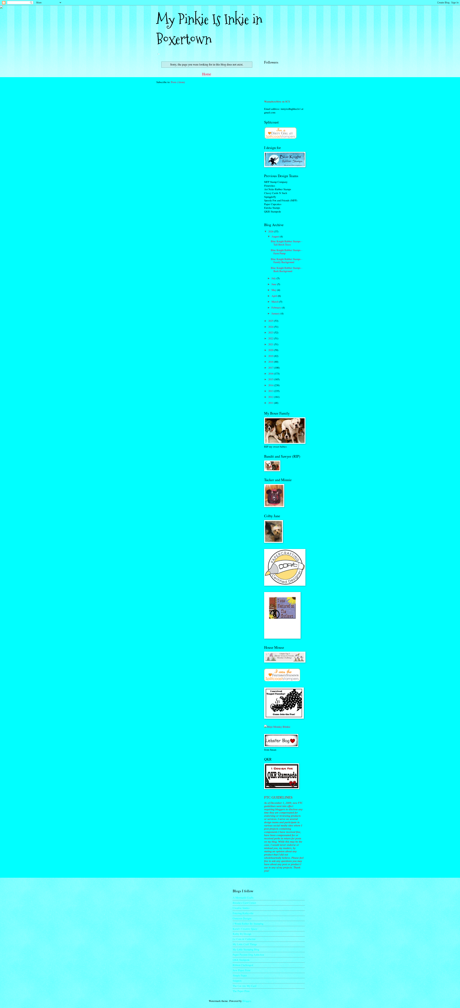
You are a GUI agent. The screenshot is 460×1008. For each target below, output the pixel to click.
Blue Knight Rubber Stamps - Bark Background (286, 269)
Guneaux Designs (242, 918)
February (277, 307)
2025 (271, 320)
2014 (271, 385)
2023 (271, 332)
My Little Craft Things (245, 944)
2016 (271, 373)
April (275, 296)
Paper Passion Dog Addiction (248, 954)
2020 (271, 350)
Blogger (246, 1001)
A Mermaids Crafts (243, 897)
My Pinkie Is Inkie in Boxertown (209, 29)
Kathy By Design (242, 934)
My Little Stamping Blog (246, 949)
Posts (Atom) (178, 82)
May (274, 290)
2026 (271, 231)
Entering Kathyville (243, 913)
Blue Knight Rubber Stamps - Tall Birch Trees (286, 242)
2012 (271, 397)
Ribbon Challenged (243, 965)
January (276, 313)
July (274, 278)
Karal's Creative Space (245, 928)
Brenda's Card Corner (244, 902)
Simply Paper (240, 975)
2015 (271, 379)
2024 (271, 326)
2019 (271, 356)
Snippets (237, 980)
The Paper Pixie (241, 991)
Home (206, 73)
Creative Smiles (241, 908)
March (275, 301)
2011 (271, 402)
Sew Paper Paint (241, 970)
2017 (271, 367)
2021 (271, 344)
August (276, 236)
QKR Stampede (241, 960)
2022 (271, 338)
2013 (271, 391)
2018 (271, 361)
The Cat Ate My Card (244, 986)
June (274, 284)
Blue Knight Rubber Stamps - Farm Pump (286, 251)
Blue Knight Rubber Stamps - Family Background (286, 260)
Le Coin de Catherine (244, 939)
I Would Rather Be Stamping (248, 923)
